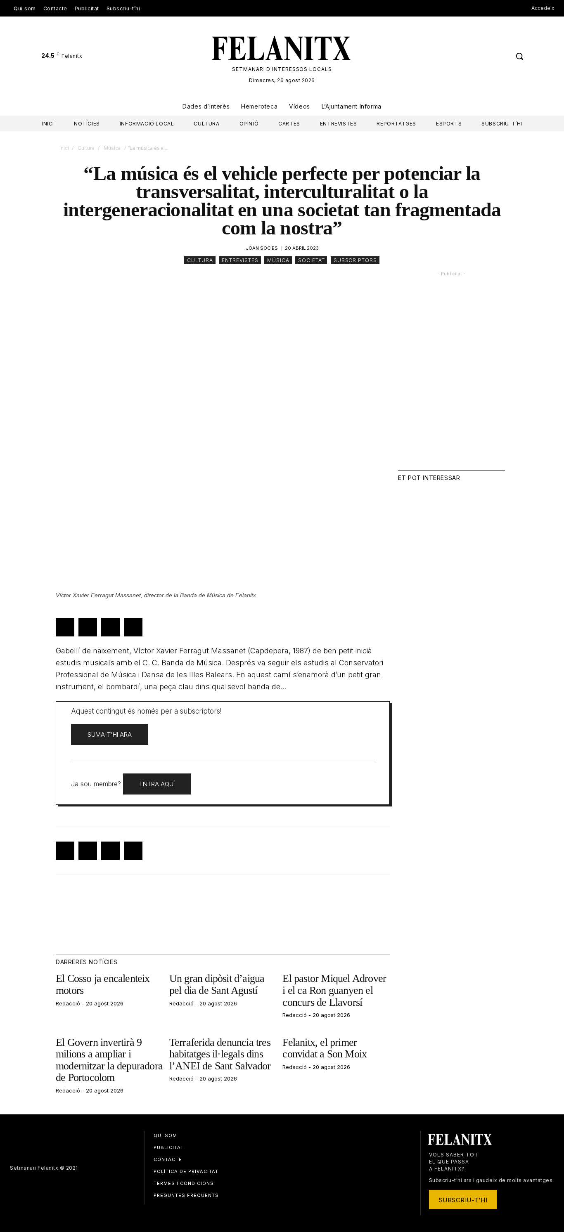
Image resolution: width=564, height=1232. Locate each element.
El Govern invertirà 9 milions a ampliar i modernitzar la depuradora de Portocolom (109, 1060)
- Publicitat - (451, 274)
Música (112, 148)
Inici (64, 148)
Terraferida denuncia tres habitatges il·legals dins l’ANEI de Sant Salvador (220, 1054)
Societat (311, 260)
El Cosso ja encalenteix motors (103, 984)
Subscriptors (355, 260)
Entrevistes (240, 260)
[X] (501, 56)
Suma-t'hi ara (110, 734)
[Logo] (282, 48)
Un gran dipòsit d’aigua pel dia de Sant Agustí (217, 984)
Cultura (86, 148)
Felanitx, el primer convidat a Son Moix (324, 1048)
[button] (519, 56)
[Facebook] (486, 56)
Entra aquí (157, 784)
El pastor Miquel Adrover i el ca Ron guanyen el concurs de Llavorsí (334, 990)
